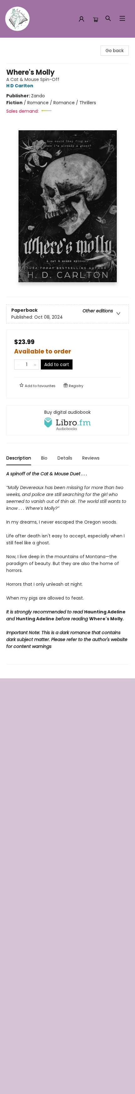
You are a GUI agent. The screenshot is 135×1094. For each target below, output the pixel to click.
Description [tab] (18, 458)
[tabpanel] (67, 567)
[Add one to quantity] (35, 364)
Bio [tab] (44, 458)
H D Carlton (19, 86)
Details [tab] (64, 458)
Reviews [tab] (91, 458)
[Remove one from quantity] (18, 364)
